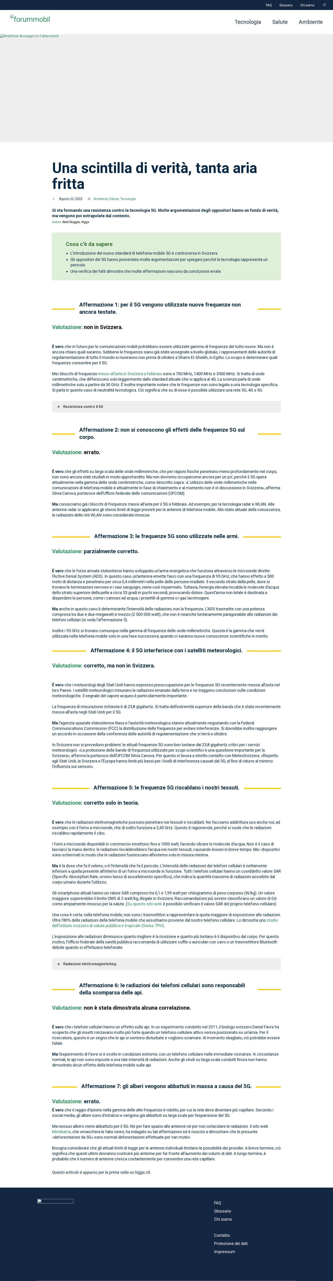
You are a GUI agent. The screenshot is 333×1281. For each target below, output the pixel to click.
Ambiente (101, 199)
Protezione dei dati (231, 1243)
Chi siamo (223, 1219)
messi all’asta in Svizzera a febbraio (130, 373)
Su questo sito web (144, 903)
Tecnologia (128, 199)
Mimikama (61, 1131)
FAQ (217, 1203)
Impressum (224, 1251)
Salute (114, 199)
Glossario (222, 1211)
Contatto (222, 1235)
